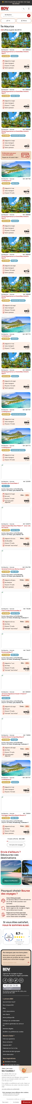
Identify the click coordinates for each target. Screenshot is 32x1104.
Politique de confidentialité (11, 1021)
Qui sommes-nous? (9, 1002)
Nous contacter (8, 1042)
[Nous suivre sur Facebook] (5, 980)
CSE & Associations (9, 1011)
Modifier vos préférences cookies (13, 1032)
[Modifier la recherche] (28, 15)
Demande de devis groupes (11, 1051)
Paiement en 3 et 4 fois (10, 1048)
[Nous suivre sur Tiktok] (16, 980)
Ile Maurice (8, 15)
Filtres (25, 21)
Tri (9, 21)
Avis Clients (6, 1014)
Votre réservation (8, 1054)
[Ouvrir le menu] (29, 8)
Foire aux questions (9, 1039)
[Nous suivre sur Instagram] (10, 980)
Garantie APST (7, 1045)
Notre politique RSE (8, 1017)
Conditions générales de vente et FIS (13, 1024)
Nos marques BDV (8, 1005)
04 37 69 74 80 (11, 985)
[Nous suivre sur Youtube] (21, 980)
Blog (4, 1008)
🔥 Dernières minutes (9, 1062)
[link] (24, 8)
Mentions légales (8, 1029)
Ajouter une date (8, 16)
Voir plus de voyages (16, 845)
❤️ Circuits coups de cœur (11, 1065)
